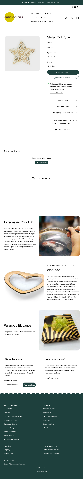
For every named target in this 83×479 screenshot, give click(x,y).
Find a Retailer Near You (51, 450)
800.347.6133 (9, 409)
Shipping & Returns (10, 424)
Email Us (7, 412)
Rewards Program (49, 409)
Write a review (41, 162)
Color (50, 62)
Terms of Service (10, 432)
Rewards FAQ (47, 412)
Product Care (63, 106)
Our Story (36, 14)
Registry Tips (8, 453)
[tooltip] (76, 78)
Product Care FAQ (10, 420)
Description (63, 101)
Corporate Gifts (48, 424)
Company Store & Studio (51, 453)
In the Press (47, 428)
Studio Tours (47, 420)
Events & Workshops (41, 22)
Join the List (29, 385)
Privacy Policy (9, 428)
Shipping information (63, 113)
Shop (48, 14)
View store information (56, 93)
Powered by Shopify (41, 471)
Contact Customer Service (13, 416)
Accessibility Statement (12, 439)
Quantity (52, 53)
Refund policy (9, 435)
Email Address (10, 380)
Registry (41, 17)
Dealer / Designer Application (14, 464)
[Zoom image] (22, 53)
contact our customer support (65, 123)
